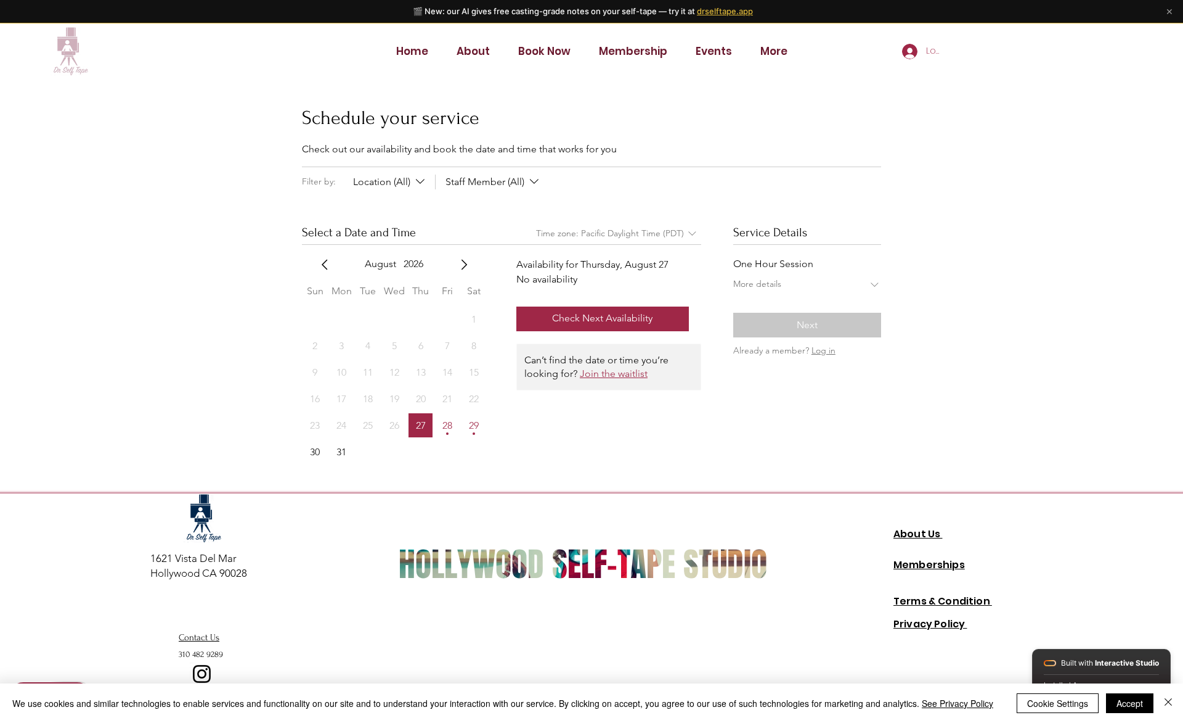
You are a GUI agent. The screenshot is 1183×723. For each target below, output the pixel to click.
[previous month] (324, 264)
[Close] (1168, 703)
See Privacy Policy (957, 703)
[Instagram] (202, 674)
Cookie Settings (1057, 703)
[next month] (464, 264)
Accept (1129, 703)
